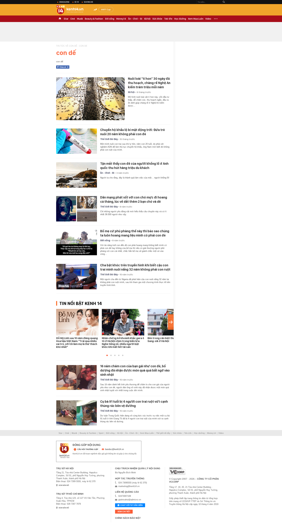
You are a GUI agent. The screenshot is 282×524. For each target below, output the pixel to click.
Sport (101, 433)
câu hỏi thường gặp (87, 449)
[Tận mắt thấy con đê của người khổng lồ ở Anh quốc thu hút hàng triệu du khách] (76, 175)
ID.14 (77, 2)
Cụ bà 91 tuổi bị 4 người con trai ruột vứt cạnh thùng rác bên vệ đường (134, 404)
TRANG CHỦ (60, 18)
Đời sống (109, 18)
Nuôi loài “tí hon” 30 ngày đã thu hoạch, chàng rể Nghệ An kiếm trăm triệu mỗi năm (149, 83)
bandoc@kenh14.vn (114, 449)
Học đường (180, 18)
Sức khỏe (157, 18)
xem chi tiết (124, 511)
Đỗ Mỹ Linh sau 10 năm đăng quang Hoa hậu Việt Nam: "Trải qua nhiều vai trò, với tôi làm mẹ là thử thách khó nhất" (77, 343)
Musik (80, 18)
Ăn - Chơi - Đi (135, 18)
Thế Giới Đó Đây (109, 139)
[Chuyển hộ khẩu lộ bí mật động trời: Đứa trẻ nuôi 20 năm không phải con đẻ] (76, 141)
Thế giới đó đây (163, 433)
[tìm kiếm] (224, 2)
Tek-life (168, 18)
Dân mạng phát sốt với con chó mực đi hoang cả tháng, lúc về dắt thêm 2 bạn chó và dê (133, 199)
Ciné (72, 18)
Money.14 (121, 18)
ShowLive (88, 2)
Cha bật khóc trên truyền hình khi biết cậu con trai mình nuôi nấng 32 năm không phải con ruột (135, 267)
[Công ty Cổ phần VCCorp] (177, 471)
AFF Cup (106, 9)
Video (208, 18)
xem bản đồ (64, 485)
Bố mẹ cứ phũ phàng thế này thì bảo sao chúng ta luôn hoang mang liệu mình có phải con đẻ (134, 233)
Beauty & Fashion (94, 18)
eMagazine (64, 2)
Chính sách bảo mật (128, 518)
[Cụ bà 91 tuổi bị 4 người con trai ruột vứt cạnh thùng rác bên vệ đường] (76, 413)
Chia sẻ (63, 67)
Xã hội (147, 18)
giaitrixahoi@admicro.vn (129, 499)
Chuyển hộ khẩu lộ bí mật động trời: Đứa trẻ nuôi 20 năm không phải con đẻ (132, 132)
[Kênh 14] (64, 450)
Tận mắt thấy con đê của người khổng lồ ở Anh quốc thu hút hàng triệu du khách (134, 166)
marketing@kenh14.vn (129, 486)
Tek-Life (188, 433)
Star (66, 18)
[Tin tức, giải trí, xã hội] (72, 10)
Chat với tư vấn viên (131, 505)
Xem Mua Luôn (195, 18)
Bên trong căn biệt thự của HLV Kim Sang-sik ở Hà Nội (169, 340)
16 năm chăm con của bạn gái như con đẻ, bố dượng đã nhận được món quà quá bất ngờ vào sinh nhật (135, 370)
